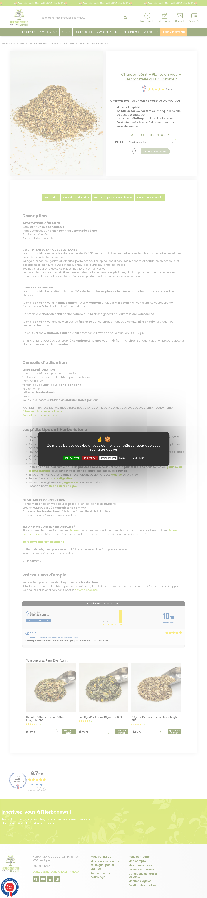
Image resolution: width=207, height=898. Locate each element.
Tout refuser (90, 458)
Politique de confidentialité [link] (131, 458)
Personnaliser (108, 458)
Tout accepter (72, 458)
